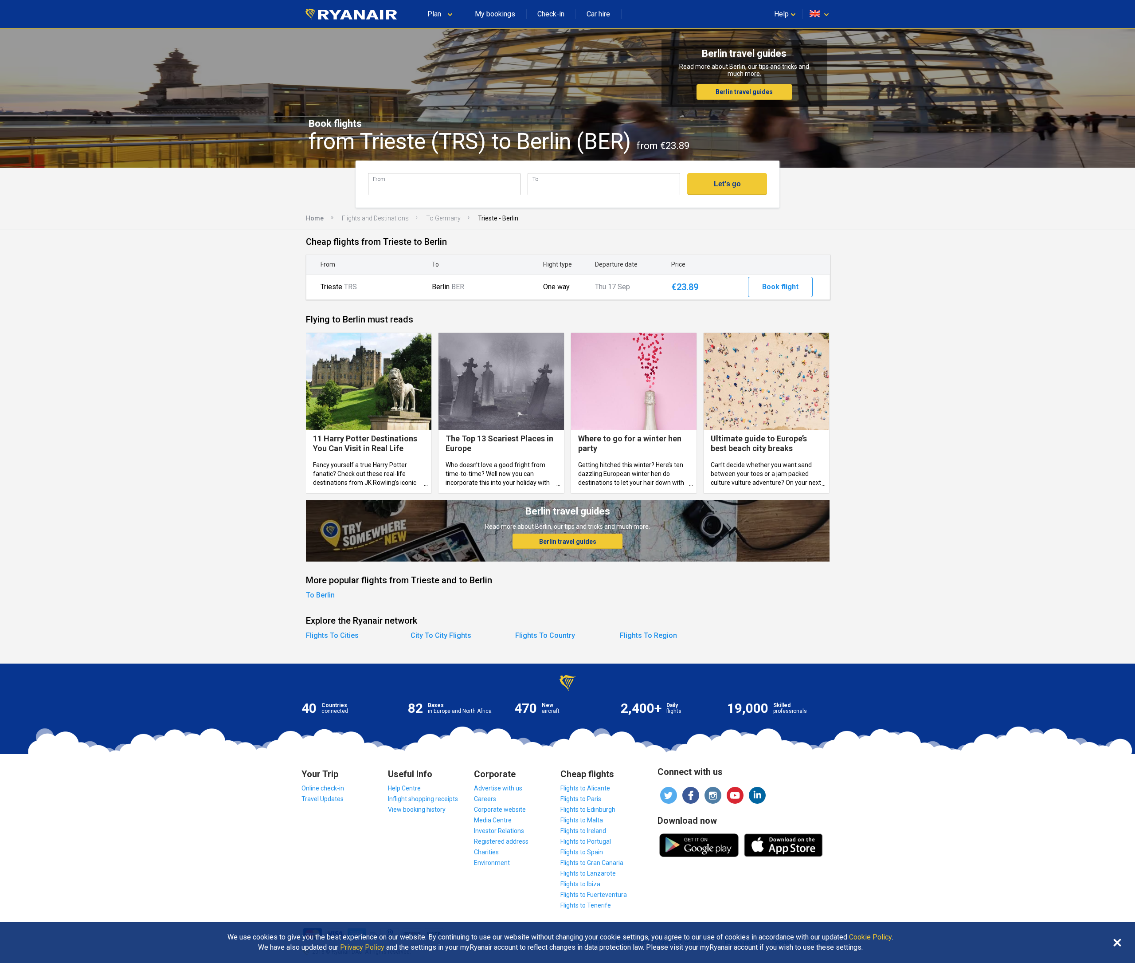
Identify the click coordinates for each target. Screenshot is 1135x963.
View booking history (417, 809)
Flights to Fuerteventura (593, 894)
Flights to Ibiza (580, 884)
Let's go (727, 184)
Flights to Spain (581, 852)
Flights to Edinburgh (587, 809)
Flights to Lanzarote (588, 873)
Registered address (501, 841)
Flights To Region (648, 635)
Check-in (550, 14)
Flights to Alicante (585, 788)
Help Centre (404, 788)
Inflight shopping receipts (423, 798)
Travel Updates (322, 798)
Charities (486, 852)
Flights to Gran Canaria (591, 862)
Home (315, 218)
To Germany (443, 218)
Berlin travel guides (744, 91)
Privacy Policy (362, 947)
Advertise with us (498, 788)
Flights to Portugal (585, 841)
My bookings (495, 14)
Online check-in (322, 788)
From (379, 179)
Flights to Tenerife (585, 905)
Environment (492, 862)
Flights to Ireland (583, 830)
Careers (485, 798)
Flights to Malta (581, 820)
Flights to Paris (580, 798)
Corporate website (500, 809)
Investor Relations (499, 830)
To (535, 179)
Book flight (780, 287)
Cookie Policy (870, 937)
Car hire (598, 14)
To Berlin (320, 595)
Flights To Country (545, 635)
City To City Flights (441, 635)
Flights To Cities (332, 635)
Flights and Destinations (375, 218)
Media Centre (493, 820)
